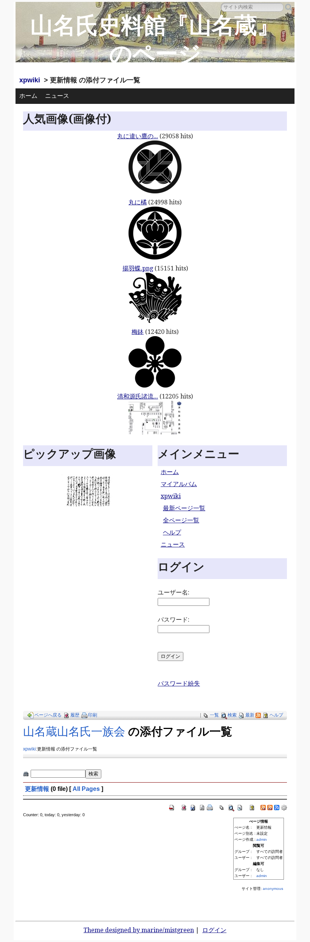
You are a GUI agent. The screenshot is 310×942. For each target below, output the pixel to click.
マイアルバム (179, 484)
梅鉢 (138, 331)
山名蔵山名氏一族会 (74, 731)
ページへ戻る (48, 715)
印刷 (92, 715)
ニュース (57, 95)
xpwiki (29, 80)
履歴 (74, 715)
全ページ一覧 (181, 520)
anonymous (273, 888)
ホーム (28, 95)
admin (261, 839)
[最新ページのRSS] (258, 715)
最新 (249, 715)
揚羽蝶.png (137, 268)
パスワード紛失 (179, 683)
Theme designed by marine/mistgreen (139, 930)
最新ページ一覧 (184, 508)
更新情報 (37, 789)
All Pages (86, 789)
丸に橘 (138, 202)
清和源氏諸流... (137, 396)
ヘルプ (172, 532)
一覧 (214, 715)
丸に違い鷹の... (137, 136)
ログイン (214, 930)
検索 (232, 715)
